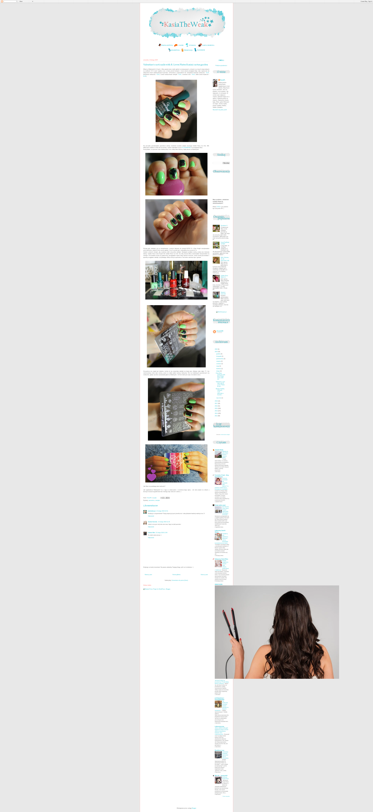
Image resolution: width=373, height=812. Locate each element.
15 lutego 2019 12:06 (161, 532)
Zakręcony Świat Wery (221, 559)
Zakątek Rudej (219, 450)
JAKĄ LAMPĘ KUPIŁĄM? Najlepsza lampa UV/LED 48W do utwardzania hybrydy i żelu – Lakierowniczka (221, 731)
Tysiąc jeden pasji (220, 505)
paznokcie (151, 500)
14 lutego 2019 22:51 (162, 511)
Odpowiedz (151, 516)
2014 (216, 411)
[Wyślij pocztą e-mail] (161, 498)
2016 (216, 406)
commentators (223, 434)
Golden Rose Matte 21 (224, 276)
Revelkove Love (219, 750)
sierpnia (218, 361)
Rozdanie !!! (224, 225)
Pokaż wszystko (226, 796)
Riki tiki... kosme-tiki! (221, 775)
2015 (216, 408)
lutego (218, 371)
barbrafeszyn (152, 511)
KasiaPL (222, 80)
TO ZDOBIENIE (186, 147)
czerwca (218, 363)
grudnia (218, 354)
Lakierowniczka (219, 726)
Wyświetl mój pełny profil (220, 109)
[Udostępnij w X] (165, 498)
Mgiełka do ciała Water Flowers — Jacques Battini (225, 454)
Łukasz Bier (151, 532)
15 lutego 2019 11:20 (164, 522)
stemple (157, 500)
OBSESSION (218, 584)
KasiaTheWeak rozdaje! (225, 243)
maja (217, 366)
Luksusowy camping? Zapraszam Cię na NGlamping (225, 755)
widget (228, 434)
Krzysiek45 (220, 331)
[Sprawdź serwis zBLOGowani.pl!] (221, 312)
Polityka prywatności (221, 65)
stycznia (218, 398)
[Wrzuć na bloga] (163, 498)
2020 (216, 349)
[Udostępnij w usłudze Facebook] (167, 498)
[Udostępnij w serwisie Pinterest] (169, 498)
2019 (216, 351)
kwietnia (218, 368)
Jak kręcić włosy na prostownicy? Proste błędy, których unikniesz (222, 682)
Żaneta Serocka (153, 522)
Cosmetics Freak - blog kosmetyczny (222, 475)
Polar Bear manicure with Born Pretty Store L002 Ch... (220, 376)
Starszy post (204, 574)
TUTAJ (218, 206)
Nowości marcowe (223, 293)
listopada (219, 356)
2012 (216, 416)
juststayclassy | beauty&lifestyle (219, 698)
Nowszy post (148, 574)
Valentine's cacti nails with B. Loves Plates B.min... (220, 384)
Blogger (194, 808)
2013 (216, 413)
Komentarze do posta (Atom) (180, 580)
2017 (216, 403)
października (220, 358)
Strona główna (176, 574)
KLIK (207, 72)
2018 (216, 401)
